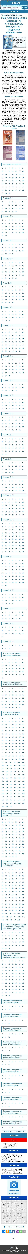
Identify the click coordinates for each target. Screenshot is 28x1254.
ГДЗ (17, 11)
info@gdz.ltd (14, 1251)
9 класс (6, 14)
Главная (12, 11)
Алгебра (12, 14)
